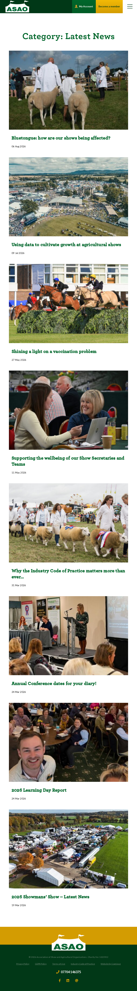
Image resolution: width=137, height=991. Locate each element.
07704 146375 (70, 972)
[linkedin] (67, 980)
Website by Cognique (111, 963)
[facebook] (59, 980)
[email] (76, 980)
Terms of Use (58, 963)
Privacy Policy (22, 963)
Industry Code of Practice (83, 963)
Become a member (109, 6)
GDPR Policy (41, 963)
